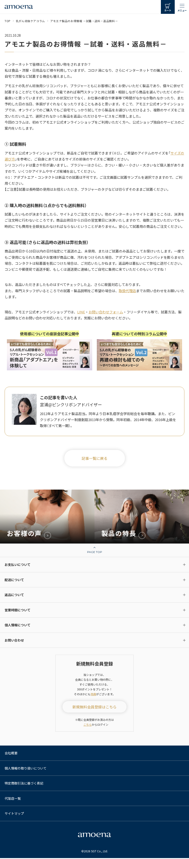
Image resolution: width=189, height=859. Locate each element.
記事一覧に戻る (94, 458)
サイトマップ (14, 813)
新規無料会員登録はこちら (94, 707)
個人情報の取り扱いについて (26, 768)
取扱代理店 (127, 290)
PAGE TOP (94, 552)
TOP (8, 21)
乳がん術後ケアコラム (30, 21)
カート (167, 10)
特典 (93, 694)
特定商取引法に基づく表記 (24, 783)
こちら (87, 724)
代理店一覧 (13, 798)
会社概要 (11, 753)
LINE (81, 311)
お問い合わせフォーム (106, 311)
